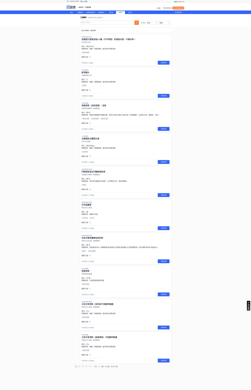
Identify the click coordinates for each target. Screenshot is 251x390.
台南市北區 (86, 42)
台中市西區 (86, 141)
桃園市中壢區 (87, 174)
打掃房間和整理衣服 (97, 280)
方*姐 (88, 278)
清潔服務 (101, 12)
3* (87, 79)
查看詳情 (163, 62)
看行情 (111, 12)
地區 (148, 23)
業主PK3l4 (90, 46)
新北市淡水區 (87, 241)
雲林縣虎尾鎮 (87, 274)
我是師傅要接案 (178, 8)
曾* (87, 212)
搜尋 (159, 8)
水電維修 (80, 12)
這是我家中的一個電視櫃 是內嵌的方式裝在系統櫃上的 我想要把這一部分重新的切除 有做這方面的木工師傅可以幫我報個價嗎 (135, 247)
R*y (87, 311)
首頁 (71, 12)
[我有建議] (248, 306)
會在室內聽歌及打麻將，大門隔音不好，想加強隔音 (108, 181)
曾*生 (88, 245)
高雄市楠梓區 (87, 108)
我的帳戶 (179, 12)
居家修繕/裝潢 (90, 12)
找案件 (120, 12)
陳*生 (88, 179)
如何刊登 (168, 8)
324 (95, 366)
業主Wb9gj (90, 146)
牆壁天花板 (94, 214)
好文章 (130, 12)
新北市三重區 (87, 208)
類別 (161, 23)
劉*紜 (88, 112)
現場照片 (97, 108)
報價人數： (85, 57)
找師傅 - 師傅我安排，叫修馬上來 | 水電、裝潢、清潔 (71, 7)
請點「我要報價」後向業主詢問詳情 (102, 49)
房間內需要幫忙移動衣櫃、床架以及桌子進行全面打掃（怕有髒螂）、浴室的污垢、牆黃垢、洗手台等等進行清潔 (130, 115)
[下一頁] (99, 366)
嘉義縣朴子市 (87, 75)
